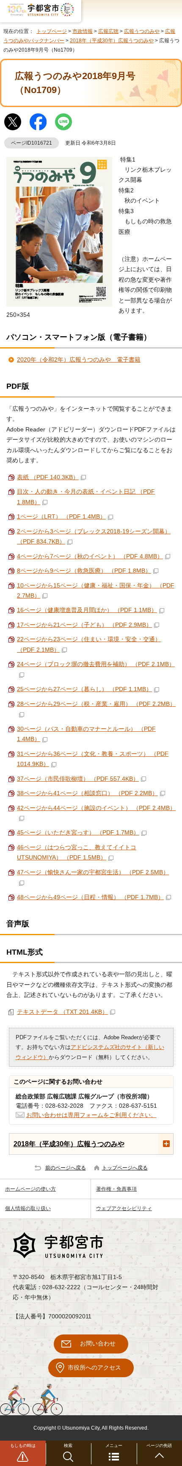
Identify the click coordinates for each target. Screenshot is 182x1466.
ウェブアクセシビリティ (124, 1208)
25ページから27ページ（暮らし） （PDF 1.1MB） (84, 689)
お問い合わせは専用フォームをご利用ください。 (91, 1115)
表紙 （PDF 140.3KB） (48, 477)
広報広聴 (108, 31)
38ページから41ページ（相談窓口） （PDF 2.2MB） (87, 793)
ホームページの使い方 (30, 1189)
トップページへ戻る (125, 1168)
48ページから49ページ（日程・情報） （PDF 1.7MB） (90, 897)
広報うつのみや (142, 31)
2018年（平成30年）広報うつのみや (112, 41)
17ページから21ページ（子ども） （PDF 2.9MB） (84, 625)
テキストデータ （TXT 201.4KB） (62, 1012)
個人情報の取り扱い (28, 1208)
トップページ (51, 31)
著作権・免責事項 (116, 1189)
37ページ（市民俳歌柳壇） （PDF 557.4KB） (78, 779)
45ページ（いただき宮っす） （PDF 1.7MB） (78, 832)
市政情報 (82, 31)
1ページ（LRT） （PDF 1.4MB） (61, 516)
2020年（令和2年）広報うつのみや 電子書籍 (79, 360)
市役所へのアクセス (94, 1367)
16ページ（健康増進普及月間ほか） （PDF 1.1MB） (87, 610)
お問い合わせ (98, 1343)
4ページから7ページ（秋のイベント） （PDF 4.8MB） (90, 556)
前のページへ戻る (65, 1168)
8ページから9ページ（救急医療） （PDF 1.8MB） (84, 571)
